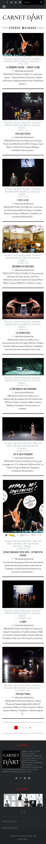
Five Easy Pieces (23, 133)
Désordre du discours (23, 266)
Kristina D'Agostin (24, 71)
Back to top (22, 839)
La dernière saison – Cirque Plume (23, 67)
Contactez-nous (9, 821)
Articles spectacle (22, 59)
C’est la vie (23, 200)
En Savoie (37, 59)
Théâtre (21, 128)
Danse (35, 443)
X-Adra (23, 621)
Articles (8, 59)
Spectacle (34, 61)
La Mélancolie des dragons (23, 388)
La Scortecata (23, 332)
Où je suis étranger (23, 454)
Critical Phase (23, 693)
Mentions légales (10, 828)
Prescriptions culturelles (16, 61)
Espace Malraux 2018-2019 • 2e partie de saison (23, 554)
